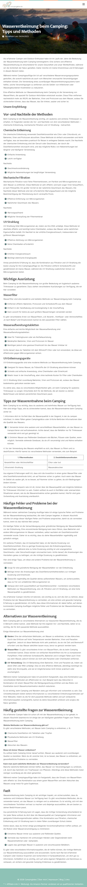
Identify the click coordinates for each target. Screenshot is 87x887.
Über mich (42, 879)
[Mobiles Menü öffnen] (83, 4)
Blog (61, 879)
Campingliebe (31, 879)
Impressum (53, 879)
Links (67, 879)
